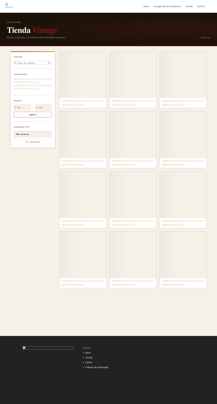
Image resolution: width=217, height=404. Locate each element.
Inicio (146, 6)
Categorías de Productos (167, 6)
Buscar (18, 57)
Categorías (20, 74)
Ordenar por (21, 127)
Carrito (201, 6)
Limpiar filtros (34, 141)
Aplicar (33, 114)
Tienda (189, 6)
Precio (18, 100)
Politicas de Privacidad (96, 367)
